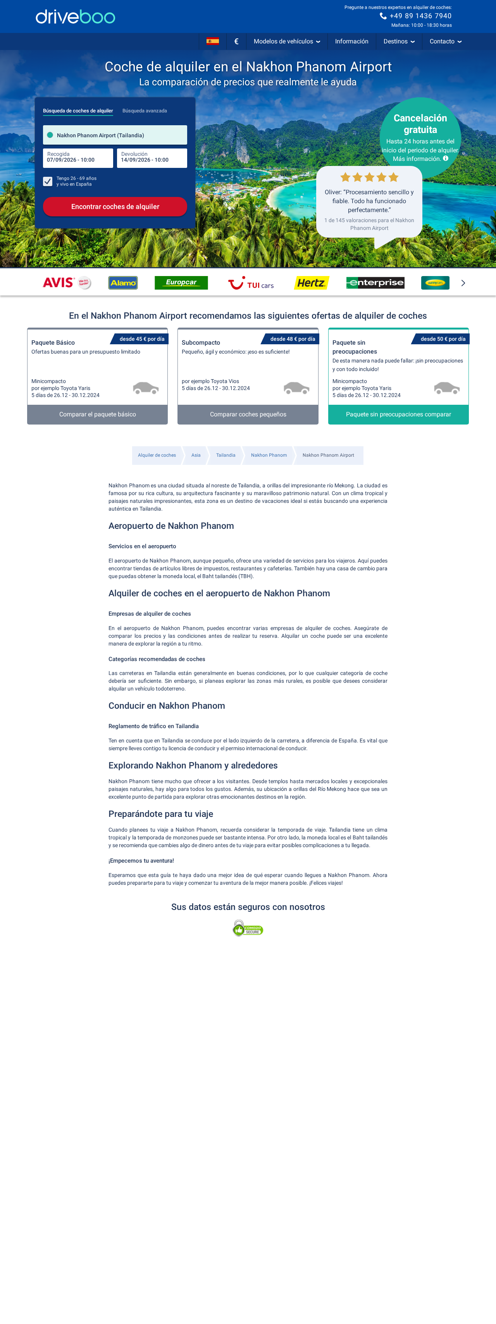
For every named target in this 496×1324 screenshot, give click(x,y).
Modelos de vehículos (283, 41)
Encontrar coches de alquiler (115, 206)
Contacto (442, 41)
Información (352, 41)
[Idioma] (212, 41)
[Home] (75, 16)
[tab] (78, 108)
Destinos (396, 41)
